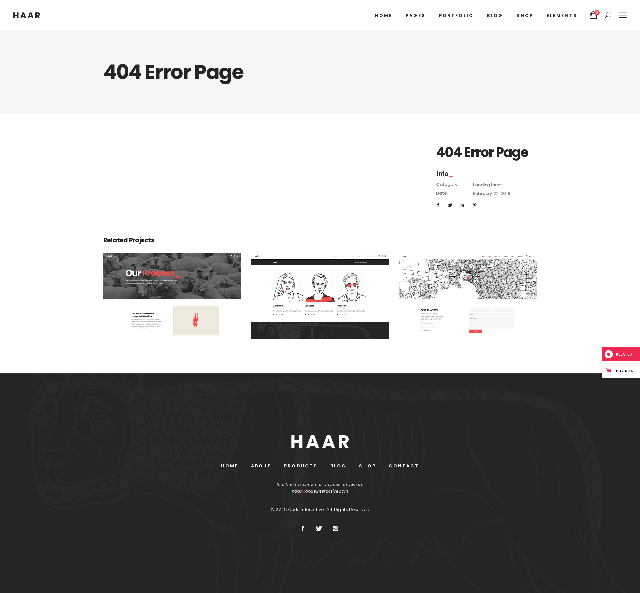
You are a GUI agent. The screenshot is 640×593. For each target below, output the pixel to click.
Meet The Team (320, 292)
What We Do (172, 292)
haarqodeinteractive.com (320, 491)
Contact (404, 466)
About (261, 466)
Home (229, 466)
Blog (338, 466)
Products (301, 466)
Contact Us (468, 292)
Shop (367, 466)
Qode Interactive (306, 509)
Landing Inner (487, 185)
